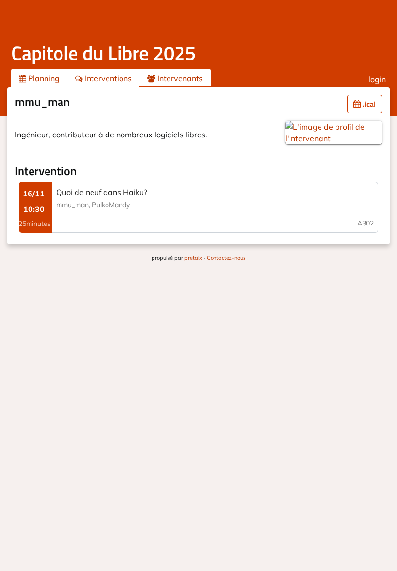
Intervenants (179, 78)
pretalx (193, 258)
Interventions (107, 78)
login (377, 79)
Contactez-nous (226, 258)
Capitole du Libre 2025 (103, 53)
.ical (368, 104)
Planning (43, 78)
